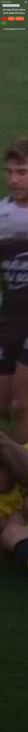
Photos (11, 18)
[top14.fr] (26, 2)
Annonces (19, 18)
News (4, 23)
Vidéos (4, 18)
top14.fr (6, 2)
